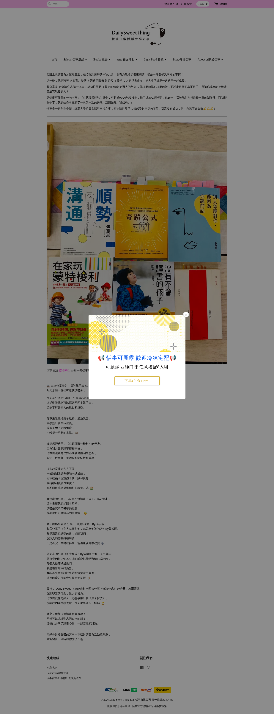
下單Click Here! (137, 381)
